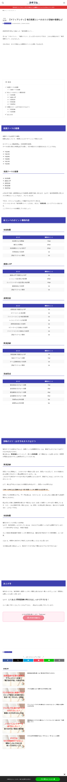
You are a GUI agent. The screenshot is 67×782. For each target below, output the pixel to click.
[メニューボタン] (64, 3)
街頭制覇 (12, 95)
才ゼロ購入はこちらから (47, 779)
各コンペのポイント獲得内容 (16, 92)
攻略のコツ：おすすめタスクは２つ (18, 107)
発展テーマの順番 (12, 87)
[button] (8, 660)
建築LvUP (13, 97)
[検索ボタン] (3, 3)
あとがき (10, 114)
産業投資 (12, 99)
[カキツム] (33, 3)
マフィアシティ (8, 23)
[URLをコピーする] (59, 660)
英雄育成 (12, 104)
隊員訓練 (12, 102)
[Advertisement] (33, 62)
